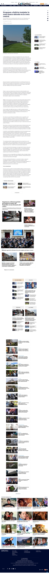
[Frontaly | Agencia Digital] (45, 569)
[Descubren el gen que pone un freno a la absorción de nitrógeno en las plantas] (18, 488)
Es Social (45, 5)
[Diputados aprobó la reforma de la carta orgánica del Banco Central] (40, 68)
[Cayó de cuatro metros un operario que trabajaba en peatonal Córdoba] (18, 396)
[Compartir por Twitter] (48, 12)
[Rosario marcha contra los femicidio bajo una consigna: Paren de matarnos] (31, 323)
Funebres (27, 2)
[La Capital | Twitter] (9, 569)
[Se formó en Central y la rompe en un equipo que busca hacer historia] (40, 37)
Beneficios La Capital (32, 2)
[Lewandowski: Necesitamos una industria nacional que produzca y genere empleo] (40, 72)
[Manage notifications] (47, 572)
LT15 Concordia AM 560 (27, 552)
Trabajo (19, 2)
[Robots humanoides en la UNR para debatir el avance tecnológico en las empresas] (9, 184)
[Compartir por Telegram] (48, 16)
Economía (22, 5)
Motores (16, 2)
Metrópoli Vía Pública (38, 551)
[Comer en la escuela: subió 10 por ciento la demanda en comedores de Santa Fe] (9, 187)
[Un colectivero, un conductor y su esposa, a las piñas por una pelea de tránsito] (18, 442)
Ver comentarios (17, 192)
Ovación (18, 5)
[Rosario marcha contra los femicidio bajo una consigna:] (29, 206)
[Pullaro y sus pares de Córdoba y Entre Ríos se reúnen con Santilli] (18, 481)
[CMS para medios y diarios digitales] (41, 569)
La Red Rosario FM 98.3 (27, 551)
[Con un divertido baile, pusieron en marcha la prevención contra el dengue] (24, 187)
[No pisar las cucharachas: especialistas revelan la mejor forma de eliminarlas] (18, 427)
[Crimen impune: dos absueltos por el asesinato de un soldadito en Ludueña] (18, 473)
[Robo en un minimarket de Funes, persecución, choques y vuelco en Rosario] (18, 435)
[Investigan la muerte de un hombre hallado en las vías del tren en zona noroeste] (18, 388)
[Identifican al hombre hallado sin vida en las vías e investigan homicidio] (18, 342)
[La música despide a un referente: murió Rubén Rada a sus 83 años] (29, 222)
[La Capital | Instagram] (11, 569)
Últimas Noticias (3, 5)
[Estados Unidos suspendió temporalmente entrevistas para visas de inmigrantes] (18, 358)
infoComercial (14, 554)
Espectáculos (36, 5)
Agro (31, 5)
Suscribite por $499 (42, 3)
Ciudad (11, 5)
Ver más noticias (18, 493)
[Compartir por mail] (48, 20)
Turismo (37, 2)
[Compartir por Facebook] (48, 11)
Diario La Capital (14, 550)
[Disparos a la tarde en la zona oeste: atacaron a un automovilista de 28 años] (18, 404)
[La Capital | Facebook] (7, 569)
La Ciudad (8, 10)
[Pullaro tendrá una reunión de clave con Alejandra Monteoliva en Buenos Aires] (18, 373)
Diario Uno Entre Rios (14, 552)
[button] (1, 3)
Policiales (27, 5)
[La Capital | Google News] (15, 569)
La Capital (4, 10)
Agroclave (13, 553)
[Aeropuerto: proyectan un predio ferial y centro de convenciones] (40, 48)
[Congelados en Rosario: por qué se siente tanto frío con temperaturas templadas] (40, 41)
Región (14, 5)
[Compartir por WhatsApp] (48, 14)
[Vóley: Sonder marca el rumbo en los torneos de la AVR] (40, 64)
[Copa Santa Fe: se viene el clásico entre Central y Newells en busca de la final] (40, 44)
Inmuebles (12, 2)
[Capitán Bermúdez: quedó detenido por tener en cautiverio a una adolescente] (18, 322)
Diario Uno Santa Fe (14, 551)
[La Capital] (24, 4)
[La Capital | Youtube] (13, 569)
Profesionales (23, 2)
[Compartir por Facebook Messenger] (48, 18)
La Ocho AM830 (26, 550)
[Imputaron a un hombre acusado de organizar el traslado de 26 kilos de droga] (18, 330)
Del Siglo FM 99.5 (38, 550)
